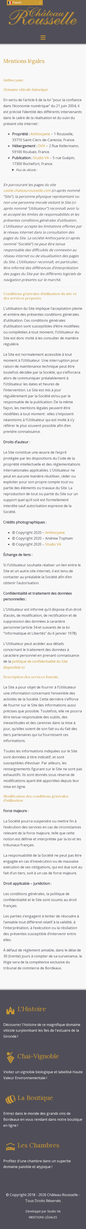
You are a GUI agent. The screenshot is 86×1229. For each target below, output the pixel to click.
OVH (41, 145)
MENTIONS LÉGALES (43, 1217)
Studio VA (41, 157)
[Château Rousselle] (43, 16)
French (16, 2)
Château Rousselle (62, 1194)
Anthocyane (40, 133)
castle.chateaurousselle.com (27, 190)
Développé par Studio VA (43, 1211)
